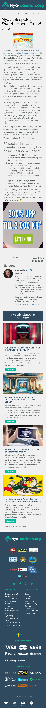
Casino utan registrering (9, 614)
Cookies (28, 596)
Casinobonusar (10, 601)
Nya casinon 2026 (11, 594)
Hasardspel (8, 608)
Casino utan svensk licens (11, 619)
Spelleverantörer (31, 611)
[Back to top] (39, 696)
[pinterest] (39, 261)
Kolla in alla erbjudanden (14, 527)
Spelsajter (8, 606)
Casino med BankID (12, 623)
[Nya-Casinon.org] (23, 5)
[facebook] (33, 261)
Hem (4, 14)
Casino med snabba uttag (12, 626)
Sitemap (28, 606)
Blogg (9, 14)
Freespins (8, 604)
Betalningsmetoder (32, 613)
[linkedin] (41, 261)
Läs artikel (10, 369)
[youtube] (26, 584)
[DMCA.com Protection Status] (22, 576)
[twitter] (36, 261)
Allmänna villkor (31, 601)
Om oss (27, 599)
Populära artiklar (11, 590)
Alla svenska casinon (12, 599)
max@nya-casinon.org (29, 304)
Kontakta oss (30, 608)
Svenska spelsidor (11, 611)
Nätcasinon (8, 596)
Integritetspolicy (31, 604)
